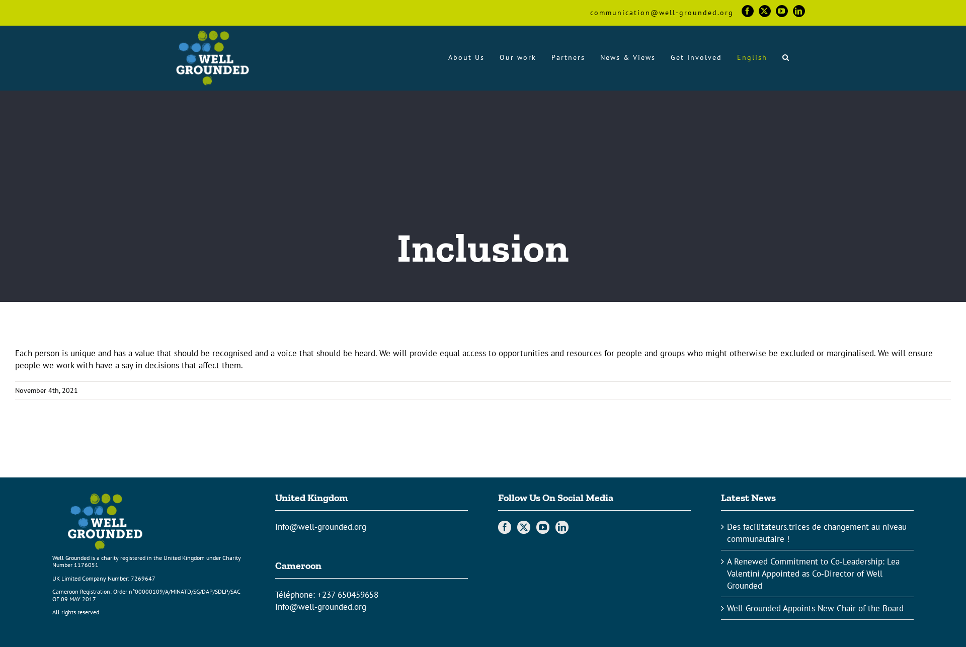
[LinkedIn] (562, 527)
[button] (786, 57)
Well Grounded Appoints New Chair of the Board (815, 608)
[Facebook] (504, 527)
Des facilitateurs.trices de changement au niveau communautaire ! (817, 532)
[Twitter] (523, 527)
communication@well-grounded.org (662, 12)
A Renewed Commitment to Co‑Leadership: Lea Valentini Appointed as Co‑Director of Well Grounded (813, 573)
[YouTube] (542, 527)
